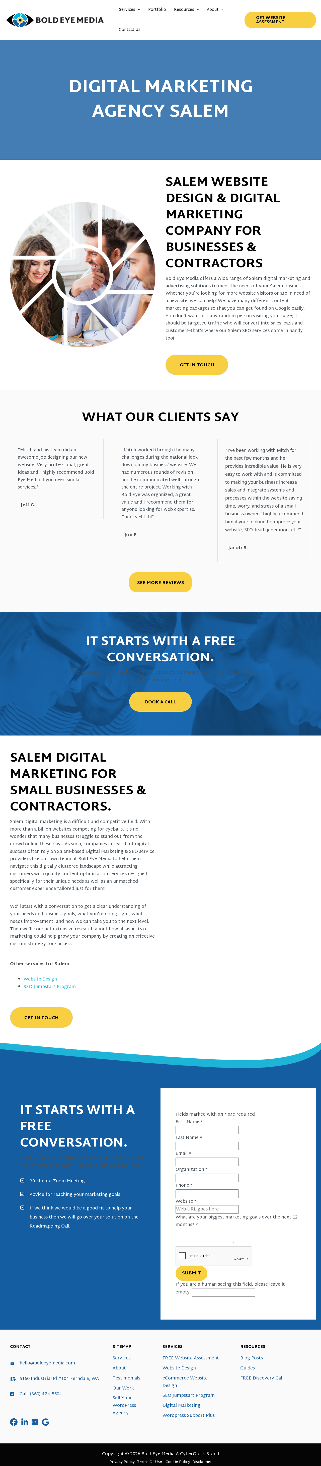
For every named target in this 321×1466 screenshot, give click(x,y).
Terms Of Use (149, 1462)
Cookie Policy (178, 1462)
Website (186, 1201)
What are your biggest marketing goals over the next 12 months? (236, 1221)
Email (183, 1154)
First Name (189, 1122)
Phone (184, 1185)
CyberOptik (192, 1454)
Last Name (189, 1138)
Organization (192, 1170)
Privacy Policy (122, 1462)
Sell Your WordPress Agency (124, 1405)
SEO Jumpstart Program (50, 987)
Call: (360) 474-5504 (41, 1394)
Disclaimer (202, 1462)
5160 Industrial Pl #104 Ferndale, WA (59, 1379)
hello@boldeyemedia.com (47, 1363)
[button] (137, 10)
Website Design (40, 979)
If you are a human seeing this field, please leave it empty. (230, 1288)
